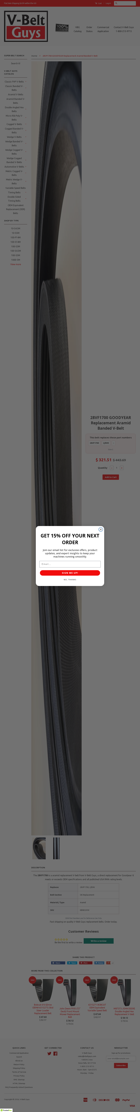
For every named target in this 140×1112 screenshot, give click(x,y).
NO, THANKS (70, 579)
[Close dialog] (101, 529)
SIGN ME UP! (70, 572)
